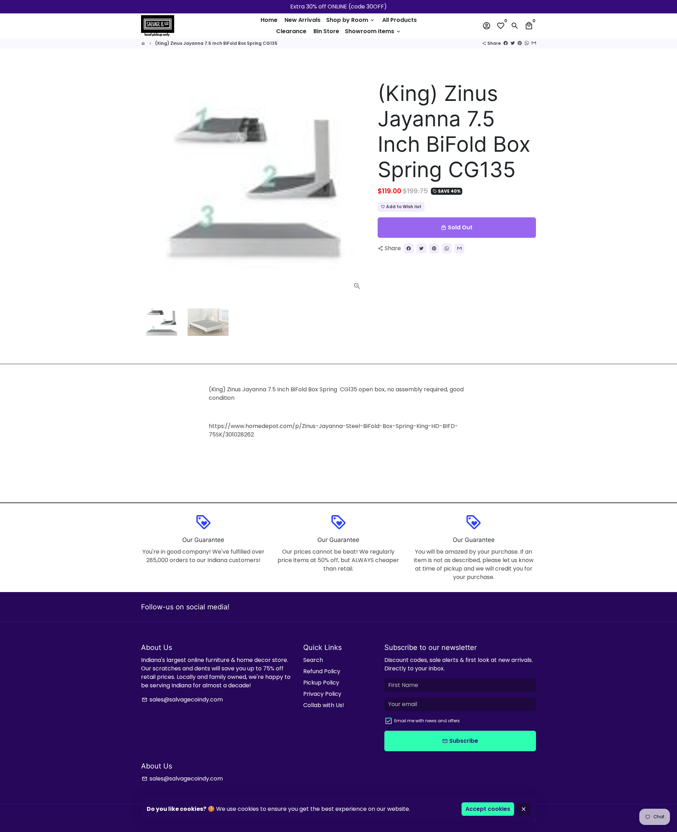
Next (357, 183)
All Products (399, 20)
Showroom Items (373, 31)
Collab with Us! (323, 705)
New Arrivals (303, 20)
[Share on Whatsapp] (527, 43)
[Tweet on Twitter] (513, 43)
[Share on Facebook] (506, 43)
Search (313, 660)
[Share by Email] (534, 43)
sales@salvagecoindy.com (182, 699)
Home (269, 20)
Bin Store (326, 31)
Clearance (291, 31)
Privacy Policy (322, 694)
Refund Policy (321, 671)
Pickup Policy (321, 683)
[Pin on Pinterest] (520, 43)
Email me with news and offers (427, 721)
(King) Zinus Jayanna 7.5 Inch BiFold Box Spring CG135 (216, 43)
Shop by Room (350, 20)
